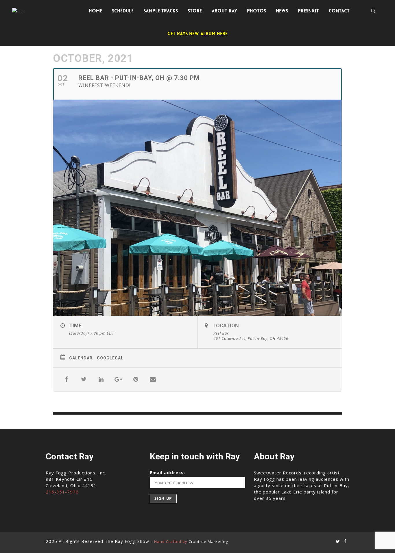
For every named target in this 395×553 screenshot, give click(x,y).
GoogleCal (110, 358)
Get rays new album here (197, 34)
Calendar (81, 358)
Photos (256, 11)
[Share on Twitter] (83, 379)
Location (226, 325)
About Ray (224, 11)
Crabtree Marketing (208, 541)
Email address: (167, 472)
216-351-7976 (62, 492)
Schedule (123, 11)
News (282, 11)
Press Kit (308, 11)
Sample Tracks (160, 11)
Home (95, 11)
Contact (339, 11)
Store (195, 11)
